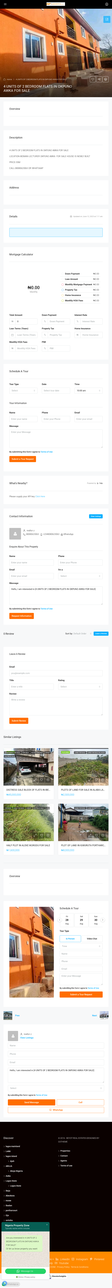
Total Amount (15, 315)
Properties (65, 1151)
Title (11, 680)
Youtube (63, 1263)
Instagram (81, 1259)
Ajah (12, 1161)
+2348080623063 (51, 534)
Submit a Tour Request (23, 459)
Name (12, 412)
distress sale (10, 756)
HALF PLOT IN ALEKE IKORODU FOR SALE (28, 845)
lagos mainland (13, 1146)
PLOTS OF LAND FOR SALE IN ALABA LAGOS (84, 789)
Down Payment (49, 315)
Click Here (40, 496)
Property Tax (48, 328)
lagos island (11, 1156)
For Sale (25, 752)
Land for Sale (80, 752)
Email (77, 412)
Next (94, 1015)
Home (9, 79)
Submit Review (19, 720)
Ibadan (9, 1205)
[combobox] (23, 391)
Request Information (22, 616)
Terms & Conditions (79, 1267)
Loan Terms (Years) (18, 328)
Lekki (8, 1151)
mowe (8, 1200)
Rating (61, 680)
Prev (17, 1015)
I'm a (60, 569)
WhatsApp (68, 534)
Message (13, 426)
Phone (45, 412)
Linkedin (65, 1259)
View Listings (96, 516)
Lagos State (11, 1181)
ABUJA (9, 1166)
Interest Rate (81, 315)
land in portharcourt (96, 808)
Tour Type (14, 384)
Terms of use (66, 1165)
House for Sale (37, 752)
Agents (63, 1161)
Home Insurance (82, 328)
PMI (44, 342)
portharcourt (11, 1210)
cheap (47, 752)
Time (77, 384)
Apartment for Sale (12, 752)
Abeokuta (10, 1195)
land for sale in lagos (96, 752)
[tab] (106, 19)
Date (44, 384)
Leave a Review (101, 634)
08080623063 (32, 534)
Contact (64, 1156)
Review (12, 694)
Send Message (31, 1102)
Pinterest (99, 1259)
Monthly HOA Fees (18, 342)
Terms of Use (47, 452)
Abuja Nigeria (16, 1171)
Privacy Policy (63, 1267)
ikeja (8, 1191)
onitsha (9, 1220)
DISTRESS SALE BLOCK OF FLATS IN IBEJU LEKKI (32, 789)
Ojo (7, 1215)
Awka (8, 1176)
